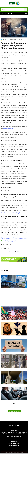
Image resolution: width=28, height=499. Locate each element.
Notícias (17, 39)
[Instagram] (2, 13)
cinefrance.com (8, 128)
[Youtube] (11, 13)
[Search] (25, 9)
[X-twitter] (8, 13)
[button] (25, 13)
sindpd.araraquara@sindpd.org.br (11, 213)
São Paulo (21, 39)
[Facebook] (5, 13)
